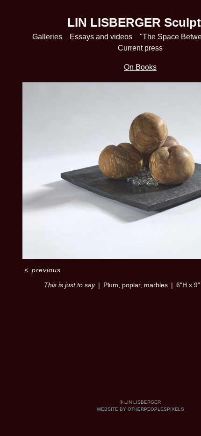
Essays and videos (101, 37)
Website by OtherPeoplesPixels (140, 409)
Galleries (47, 37)
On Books (140, 67)
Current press (140, 48)
